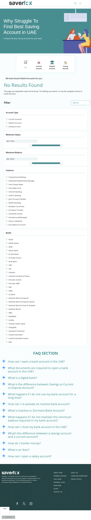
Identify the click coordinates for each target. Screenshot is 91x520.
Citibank (12, 272)
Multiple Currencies (16, 206)
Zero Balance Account (17, 225)
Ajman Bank (13, 250)
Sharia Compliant (15, 221)
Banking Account (60, 476)
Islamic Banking (15, 195)
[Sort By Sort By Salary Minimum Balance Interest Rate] (81, 102)
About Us (74, 473)
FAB (10, 287)
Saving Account (65, 67)
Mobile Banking (15, 203)
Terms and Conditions (79, 476)
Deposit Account (52, 67)
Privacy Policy (76, 479)
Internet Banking (15, 192)
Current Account (39, 67)
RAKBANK (12, 316)
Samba (11, 320)
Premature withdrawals (18, 217)
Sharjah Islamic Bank (17, 324)
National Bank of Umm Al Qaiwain (22, 305)
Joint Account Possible (17, 199)
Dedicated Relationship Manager (22, 181)
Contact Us (58, 492)
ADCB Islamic (14, 243)
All (26, 68)
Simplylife (12, 327)
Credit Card (58, 473)
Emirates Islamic (15, 280)
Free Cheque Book (16, 184)
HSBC (11, 291)
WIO (10, 342)
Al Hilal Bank (13, 254)
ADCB (11, 239)
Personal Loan (59, 482)
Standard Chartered (16, 331)
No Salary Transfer (16, 210)
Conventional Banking (17, 177)
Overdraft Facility (15, 214)
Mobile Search (80, 3)
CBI (10, 269)
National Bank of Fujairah (19, 298)
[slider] (30, 145)
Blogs (56, 489)
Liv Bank (12, 294)
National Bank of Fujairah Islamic (22, 302)
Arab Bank (13, 261)
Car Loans (57, 479)
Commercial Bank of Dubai (19, 276)
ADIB (10, 247)
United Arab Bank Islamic (19, 338)
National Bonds (15, 309)
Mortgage (57, 485)
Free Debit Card (15, 188)
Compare (8, 517)
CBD (10, 265)
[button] (45, 362)
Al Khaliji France (15, 258)
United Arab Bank (16, 335)
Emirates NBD (14, 283)
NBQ (10, 313)
